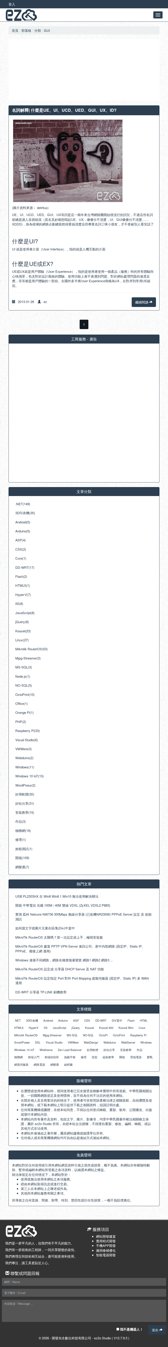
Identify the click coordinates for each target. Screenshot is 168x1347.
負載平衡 (69, 1057)
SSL (37, 1042)
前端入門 (33, 1057)
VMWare (73, 1042)
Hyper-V (33, 1028)
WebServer (128, 1042)
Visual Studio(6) (26, 739)
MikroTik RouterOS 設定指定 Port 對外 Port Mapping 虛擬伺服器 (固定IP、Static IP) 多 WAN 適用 (82, 980)
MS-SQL (72, 1035)
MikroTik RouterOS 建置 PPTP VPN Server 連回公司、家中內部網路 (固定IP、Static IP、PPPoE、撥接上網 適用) (80, 948)
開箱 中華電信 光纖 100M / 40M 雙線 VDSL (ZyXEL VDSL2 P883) (62, 905)
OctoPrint (119, 1035)
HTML (143, 1020)
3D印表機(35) (25, 512)
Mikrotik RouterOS (26, 1035)
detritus (42, 207)
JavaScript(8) (25, 612)
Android (48, 1020)
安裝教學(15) (24, 812)
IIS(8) (19, 603)
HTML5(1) (22, 585)
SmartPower (22, 1042)
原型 (94, 1057)
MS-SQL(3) (23, 667)
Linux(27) (22, 640)
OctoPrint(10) (25, 694)
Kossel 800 (106, 1028)
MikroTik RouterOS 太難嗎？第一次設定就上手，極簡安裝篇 (59, 937)
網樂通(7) (22, 867)
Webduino (109, 1042)
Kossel (89, 1028)
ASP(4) (20, 540)
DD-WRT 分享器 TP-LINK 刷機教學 (40, 992)
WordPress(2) (25, 785)
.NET (17, 1020)
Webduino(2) (24, 757)
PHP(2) (20, 721)
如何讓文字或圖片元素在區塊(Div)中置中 (45, 928)
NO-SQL (88, 1035)
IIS (45, 1028)
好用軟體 (92, 1050)
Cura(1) (20, 558)
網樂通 (54, 1064)
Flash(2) (21, 576)
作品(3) (20, 821)
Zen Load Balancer (70, 1050)
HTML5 (18, 1028)
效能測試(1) (23, 848)
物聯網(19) (23, 830)
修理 (83, 1057)
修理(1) (20, 839)
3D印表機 (32, 1020)
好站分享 (109, 1050)
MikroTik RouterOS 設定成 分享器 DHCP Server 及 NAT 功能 (59, 969)
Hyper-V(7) (23, 594)
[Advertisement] (84, 70)
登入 (12, 4)
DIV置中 (117, 1020)
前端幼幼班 (52, 1057)
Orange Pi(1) (24, 712)
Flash (131, 1020)
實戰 (149, 1057)
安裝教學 (125, 1050)
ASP (76, 1020)
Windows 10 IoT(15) (29, 776)
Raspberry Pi (138, 1035)
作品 (139, 1050)
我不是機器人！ (131, 1329)
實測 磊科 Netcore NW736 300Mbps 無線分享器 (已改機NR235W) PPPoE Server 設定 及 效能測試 (83, 916)
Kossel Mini (126, 1028)
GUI (47, 30)
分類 (37, 30)
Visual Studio (54, 1042)
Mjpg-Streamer (52, 1035)
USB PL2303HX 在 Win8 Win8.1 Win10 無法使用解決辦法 (56, 896)
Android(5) (22, 522)
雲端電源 (136, 1057)
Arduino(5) (22, 531)
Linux (142, 1028)
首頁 (15, 30)
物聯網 (18, 1057)
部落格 (26, 30)
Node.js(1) (22, 676)
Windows (146, 1042)
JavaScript (59, 1028)
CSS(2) (20, 549)
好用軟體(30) (24, 794)
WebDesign (91, 1042)
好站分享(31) (24, 803)
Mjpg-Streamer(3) (28, 658)
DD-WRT (101, 1020)
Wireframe (46, 1050)
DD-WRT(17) (24, 567)
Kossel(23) (23, 631)
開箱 (122, 1057)
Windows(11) (24, 767)
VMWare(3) (23, 748)
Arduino (63, 1020)
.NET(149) (22, 504)
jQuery (76, 1028)
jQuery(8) (22, 621)
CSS (87, 1020)
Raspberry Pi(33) (27, 730)
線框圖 (68, 1064)
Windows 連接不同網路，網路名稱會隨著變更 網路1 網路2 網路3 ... (64, 960)
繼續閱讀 (142, 302)
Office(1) (21, 703)
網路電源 (39, 1064)
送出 (155, 1330)
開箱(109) (22, 857)
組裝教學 (108, 1057)
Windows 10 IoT (24, 1050)
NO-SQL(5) (23, 685)
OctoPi (103, 1035)
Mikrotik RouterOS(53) (31, 649)
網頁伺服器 (21, 1064)
